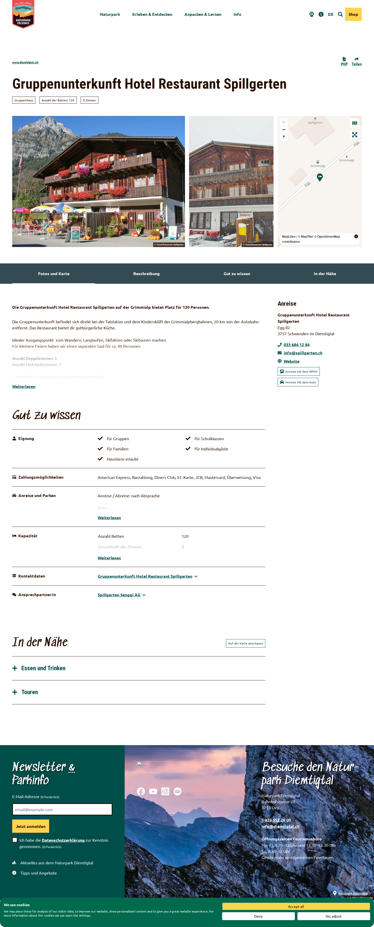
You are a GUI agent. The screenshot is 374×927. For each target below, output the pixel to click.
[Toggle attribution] (356, 236)
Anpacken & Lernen (202, 14)
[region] (320, 181)
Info (237, 14)
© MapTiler (305, 236)
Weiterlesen (23, 386)
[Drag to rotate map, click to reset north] (283, 137)
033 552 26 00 (278, 820)
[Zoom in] (283, 122)
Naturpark (110, 14)
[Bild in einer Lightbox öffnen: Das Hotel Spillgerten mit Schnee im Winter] (231, 181)
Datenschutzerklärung (63, 840)
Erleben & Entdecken (152, 14)
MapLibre (289, 236)
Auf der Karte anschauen (245, 643)
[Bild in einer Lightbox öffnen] (163, 770)
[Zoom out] (283, 129)
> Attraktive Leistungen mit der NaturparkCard (58, 376)
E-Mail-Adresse (36, 796)
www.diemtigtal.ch (25, 62)
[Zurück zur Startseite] (23, 14)
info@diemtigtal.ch (280, 826)
